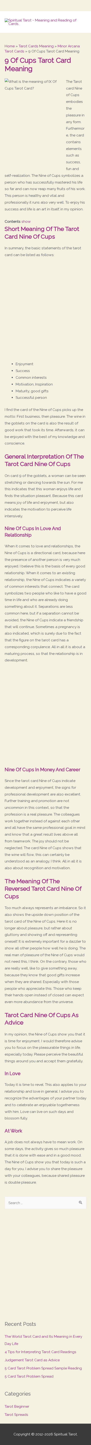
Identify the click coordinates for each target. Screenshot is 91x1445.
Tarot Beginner (17, 1406)
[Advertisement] (45, 311)
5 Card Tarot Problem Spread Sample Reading (43, 1368)
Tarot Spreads (16, 1414)
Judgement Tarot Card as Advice (32, 1360)
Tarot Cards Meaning (36, 46)
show (26, 221)
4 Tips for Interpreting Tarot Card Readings (40, 1352)
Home (10, 46)
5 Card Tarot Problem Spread (29, 1376)
